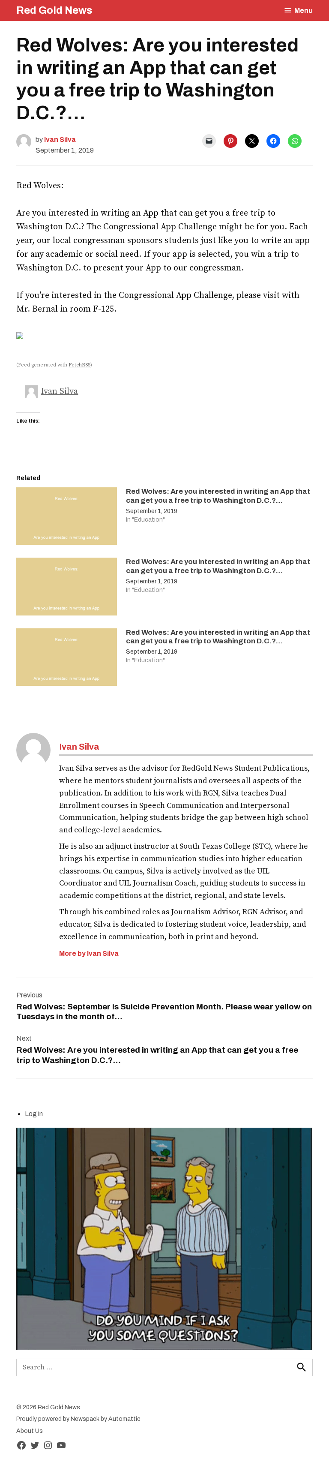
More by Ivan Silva (89, 953)
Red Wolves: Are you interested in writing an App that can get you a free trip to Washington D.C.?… (218, 495)
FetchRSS (79, 365)
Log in (34, 1113)
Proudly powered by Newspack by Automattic (78, 1419)
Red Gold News (54, 10)
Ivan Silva (60, 139)
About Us (29, 1431)
